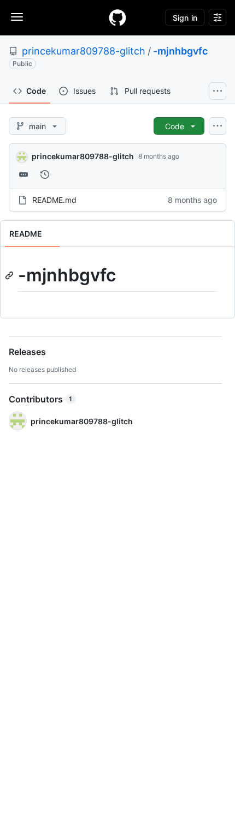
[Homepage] (117, 17)
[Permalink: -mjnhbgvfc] (10, 275)
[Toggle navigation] (17, 17)
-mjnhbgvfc (180, 51)
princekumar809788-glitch (83, 51)
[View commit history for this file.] (45, 174)
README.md (54, 199)
